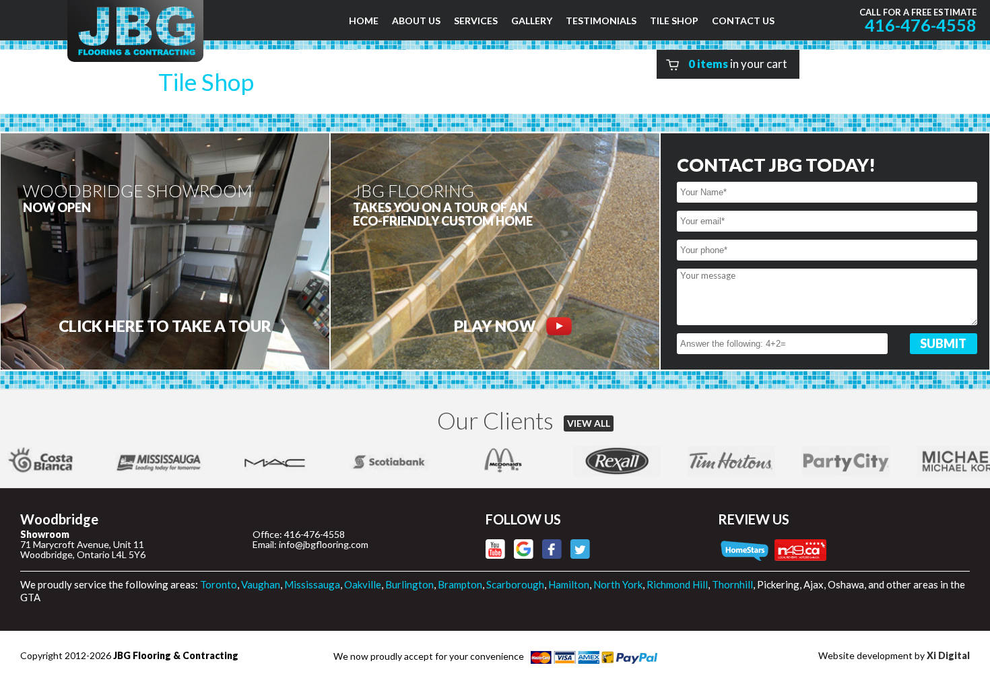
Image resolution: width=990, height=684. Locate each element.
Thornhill (732, 584)
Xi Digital (948, 655)
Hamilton (568, 584)
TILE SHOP (674, 20)
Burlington (409, 584)
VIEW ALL (588, 423)
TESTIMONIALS (601, 20)
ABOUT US (416, 20)
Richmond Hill (677, 584)
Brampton (460, 584)
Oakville (362, 584)
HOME (363, 20)
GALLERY (531, 20)
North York (617, 584)
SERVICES (476, 20)
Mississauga (312, 584)
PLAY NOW (495, 326)
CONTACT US (743, 20)
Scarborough (515, 584)
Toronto (218, 584)
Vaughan (260, 584)
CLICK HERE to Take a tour (165, 326)
